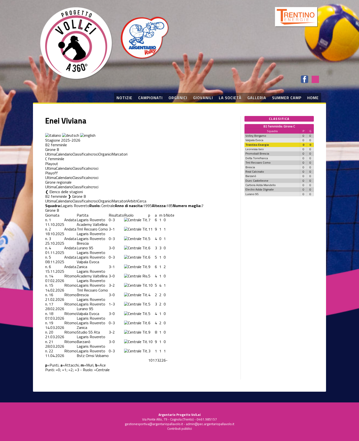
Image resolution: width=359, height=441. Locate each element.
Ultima (50, 154)
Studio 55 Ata (88, 332)
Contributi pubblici (179, 428)
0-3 (112, 220)
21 (51, 342)
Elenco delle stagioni (66, 192)
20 (51, 332)
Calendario (64, 154)
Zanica (82, 267)
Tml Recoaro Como (92, 229)
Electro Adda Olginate (259, 189)
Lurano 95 (85, 248)
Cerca (141, 201)
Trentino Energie (257, 144)
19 (51, 323)
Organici (105, 154)
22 (51, 351)
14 (51, 276)
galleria (256, 98)
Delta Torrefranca (256, 158)
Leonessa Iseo (254, 149)
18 (51, 313)
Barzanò (83, 342)
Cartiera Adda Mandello (260, 185)
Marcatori (119, 154)
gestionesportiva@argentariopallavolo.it (154, 423)
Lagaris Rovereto (75, 206)
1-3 (112, 304)
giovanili (203, 98)
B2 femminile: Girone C (279, 126)
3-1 (112, 229)
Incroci (93, 154)
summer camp (286, 98)
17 (51, 304)
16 (51, 295)
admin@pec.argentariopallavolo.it (210, 423)
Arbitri (132, 201)
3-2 (112, 285)
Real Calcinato (254, 171)
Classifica (80, 154)
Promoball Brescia (257, 153)
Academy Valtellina (92, 224)
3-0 (112, 248)
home (313, 98)
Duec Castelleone (256, 180)
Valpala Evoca (88, 262)
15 (51, 285)
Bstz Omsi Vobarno (93, 355)
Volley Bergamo (255, 135)
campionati (150, 98)
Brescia (83, 243)
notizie (124, 98)
